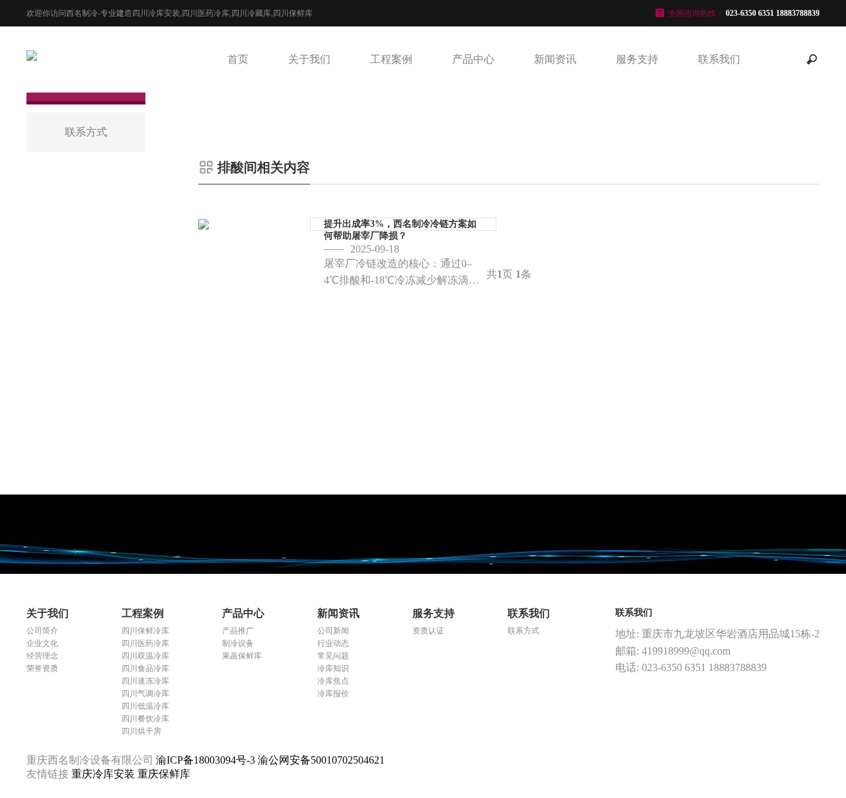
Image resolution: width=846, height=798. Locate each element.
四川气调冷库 (145, 693)
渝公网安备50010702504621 (321, 760)
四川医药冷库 (145, 643)
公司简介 (42, 630)
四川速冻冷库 (145, 681)
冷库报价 (333, 693)
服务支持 (637, 59)
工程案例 (391, 59)
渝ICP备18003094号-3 (205, 760)
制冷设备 (238, 643)
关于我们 (309, 59)
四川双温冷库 (145, 655)
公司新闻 (333, 630)
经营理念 (42, 655)
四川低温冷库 (145, 706)
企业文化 (42, 643)
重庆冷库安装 (104, 773)
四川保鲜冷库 (145, 630)
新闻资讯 (555, 59)
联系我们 (719, 59)
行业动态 (333, 643)
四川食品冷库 (145, 668)
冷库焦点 (333, 681)
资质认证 (428, 630)
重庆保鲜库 (163, 773)
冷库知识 (333, 668)
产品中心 (473, 59)
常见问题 (333, 655)
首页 (238, 59)
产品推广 (238, 630)
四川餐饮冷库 (145, 718)
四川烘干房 (141, 731)
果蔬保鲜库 (242, 655)
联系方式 (523, 630)
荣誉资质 (42, 668)
